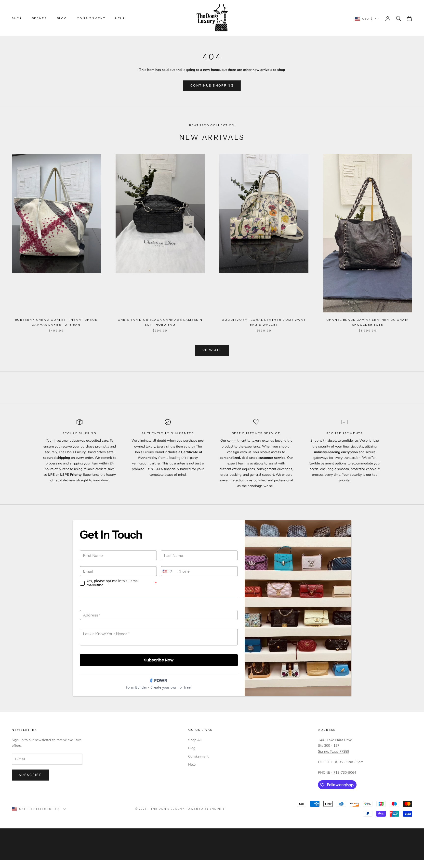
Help (120, 18)
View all (212, 350)
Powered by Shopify (205, 808)
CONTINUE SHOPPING (212, 85)
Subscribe (30, 775)
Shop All (195, 740)
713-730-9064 (344, 772)
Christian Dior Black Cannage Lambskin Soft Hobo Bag (160, 322)
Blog (62, 18)
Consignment (91, 18)
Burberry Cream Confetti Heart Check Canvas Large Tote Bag (56, 322)
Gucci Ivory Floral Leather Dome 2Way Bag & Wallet (264, 322)
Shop (17, 18)
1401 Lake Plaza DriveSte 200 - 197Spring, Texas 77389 (335, 746)
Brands (39, 18)
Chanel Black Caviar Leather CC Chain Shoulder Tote (367, 322)
